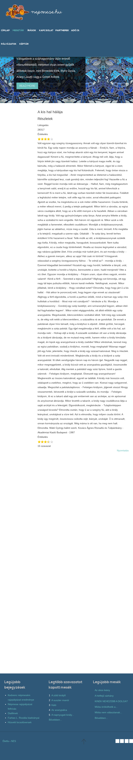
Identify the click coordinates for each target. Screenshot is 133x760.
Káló (53, 705)
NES (13, 741)
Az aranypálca (59, 710)
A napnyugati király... (62, 714)
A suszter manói (60, 700)
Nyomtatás (123, 450)
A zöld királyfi (58, 695)
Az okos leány (102, 690)
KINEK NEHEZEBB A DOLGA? (111, 701)
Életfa (6, 741)
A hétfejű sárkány (104, 695)
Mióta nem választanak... (108, 712)
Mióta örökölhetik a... (106, 706)
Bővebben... (55, 719)
